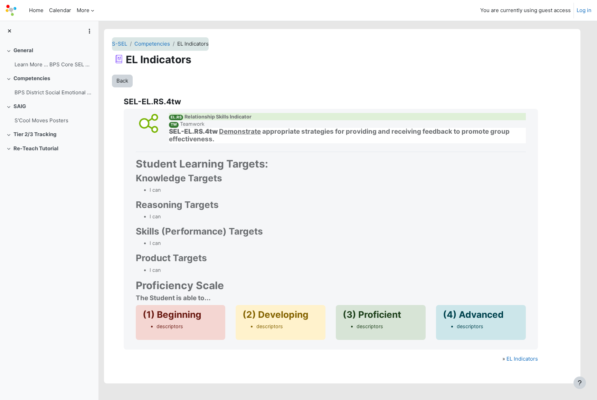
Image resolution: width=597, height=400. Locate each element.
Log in (584, 10)
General (23, 50)
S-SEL (119, 43)
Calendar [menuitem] (60, 10)
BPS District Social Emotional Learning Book (54, 92)
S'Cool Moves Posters (41, 120)
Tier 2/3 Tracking (35, 134)
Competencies (31, 78)
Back (122, 80)
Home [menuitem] (36, 10)
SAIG (19, 106)
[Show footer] (580, 383)
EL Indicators (522, 358)
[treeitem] (49, 58)
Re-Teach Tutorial (35, 148)
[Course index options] (89, 31)
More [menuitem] (83, 10)
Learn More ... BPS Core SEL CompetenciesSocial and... (54, 64)
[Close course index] (9, 31)
